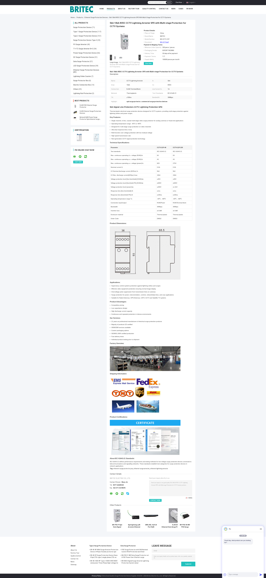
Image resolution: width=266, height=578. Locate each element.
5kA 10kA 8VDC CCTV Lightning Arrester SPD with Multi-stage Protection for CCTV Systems (125, 65)
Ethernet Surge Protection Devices (96, 17)
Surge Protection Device (82, 27)
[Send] (260, 574)
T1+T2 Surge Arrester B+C (83, 49)
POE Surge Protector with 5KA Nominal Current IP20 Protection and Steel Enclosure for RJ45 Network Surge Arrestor (135, 551)
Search (169, 2)
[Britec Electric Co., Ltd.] (81, 9)
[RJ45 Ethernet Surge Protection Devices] (75, 112)
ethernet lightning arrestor (159, 468)
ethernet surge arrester (142, 468)
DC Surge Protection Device (83, 57)
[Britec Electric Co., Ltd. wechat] (86, 157)
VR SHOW (189, 9)
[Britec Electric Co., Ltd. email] (75, 157)
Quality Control (149, 9)
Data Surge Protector (81, 61)
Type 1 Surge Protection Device (85, 32)
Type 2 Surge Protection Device (85, 36)
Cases (181, 9)
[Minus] (261, 529)
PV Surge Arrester (80, 44)
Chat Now (179, 2)
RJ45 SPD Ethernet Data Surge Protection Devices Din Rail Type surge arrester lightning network (176, 526)
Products (111, 9)
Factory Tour (133, 9)
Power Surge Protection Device (85, 53)
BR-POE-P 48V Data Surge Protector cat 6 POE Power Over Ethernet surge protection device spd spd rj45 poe (135, 556)
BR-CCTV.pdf (164, 42)
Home (102, 9)
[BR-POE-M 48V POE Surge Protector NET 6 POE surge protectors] (185, 515)
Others (75, 89)
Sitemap (73, 564)
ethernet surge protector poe (123, 468)
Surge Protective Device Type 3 (85, 40)
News (173, 9)
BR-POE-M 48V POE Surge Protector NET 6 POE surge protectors (185, 526)
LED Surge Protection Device (84, 66)
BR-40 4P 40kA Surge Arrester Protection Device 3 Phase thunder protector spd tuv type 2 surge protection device (104, 551)
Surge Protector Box (81, 81)
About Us (121, 9)
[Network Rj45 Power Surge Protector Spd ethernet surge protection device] (75, 118)
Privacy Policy (96, 576)
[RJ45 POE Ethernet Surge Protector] (75, 106)
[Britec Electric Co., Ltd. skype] (127, 494)
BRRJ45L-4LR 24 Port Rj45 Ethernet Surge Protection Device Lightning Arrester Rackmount (151, 526)
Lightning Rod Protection (82, 93)
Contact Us (163, 9)
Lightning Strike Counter (82, 76)
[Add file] (224, 574)
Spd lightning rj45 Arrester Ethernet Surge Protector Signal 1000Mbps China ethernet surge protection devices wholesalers (134, 526)
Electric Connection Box (82, 85)
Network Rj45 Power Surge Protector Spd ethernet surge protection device (90, 119)
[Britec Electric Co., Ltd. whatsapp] (81, 157)
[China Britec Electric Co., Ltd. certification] (79, 137)
